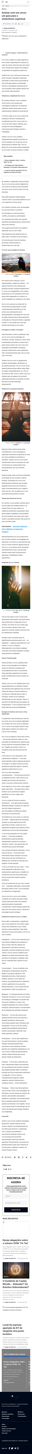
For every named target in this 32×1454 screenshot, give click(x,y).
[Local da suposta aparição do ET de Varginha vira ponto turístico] (16, 1314)
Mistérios (7, 5)
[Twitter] (6, 1169)
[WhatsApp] (11, 1169)
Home (3, 5)
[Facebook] (4, 1169)
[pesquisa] (24, 2)
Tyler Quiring (18, 274)
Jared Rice (18, 442)
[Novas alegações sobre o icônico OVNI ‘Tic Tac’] (16, 1229)
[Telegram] (8, 1169)
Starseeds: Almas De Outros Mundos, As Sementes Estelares (14, 529)
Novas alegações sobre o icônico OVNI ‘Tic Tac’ (14, 1364)
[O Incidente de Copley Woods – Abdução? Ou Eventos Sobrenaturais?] (16, 1270)
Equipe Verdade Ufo (9, 28)
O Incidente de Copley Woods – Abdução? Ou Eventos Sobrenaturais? (16, 1284)
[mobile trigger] (3, 2)
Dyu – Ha (18, 610)
